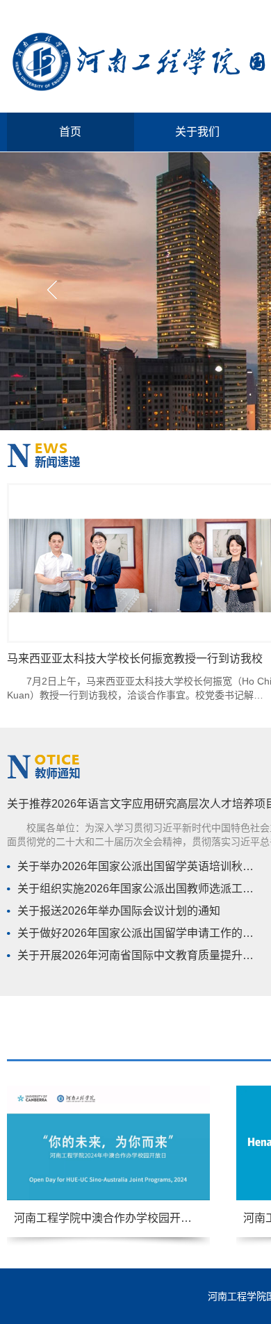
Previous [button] (49, 291)
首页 (70, 132)
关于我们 (197, 132)
